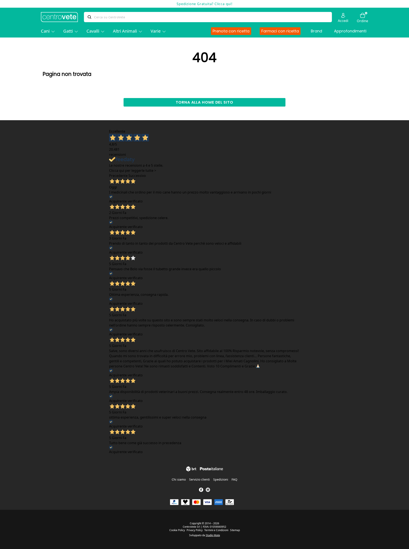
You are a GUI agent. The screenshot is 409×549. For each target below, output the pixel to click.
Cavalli (92, 31)
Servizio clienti (199, 479)
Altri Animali (125, 31)
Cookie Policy (177, 530)
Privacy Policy (195, 530)
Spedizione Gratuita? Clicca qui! (204, 3)
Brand (316, 31)
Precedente (118, 175)
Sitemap (235, 530)
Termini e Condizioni (216, 530)
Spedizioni (220, 479)
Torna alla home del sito (204, 102)
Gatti (68, 31)
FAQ (234, 479)
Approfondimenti (350, 31)
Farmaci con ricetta (280, 31)
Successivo (137, 175)
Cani (45, 31)
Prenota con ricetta (231, 31)
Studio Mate (213, 535)
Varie (156, 31)
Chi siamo (179, 479)
